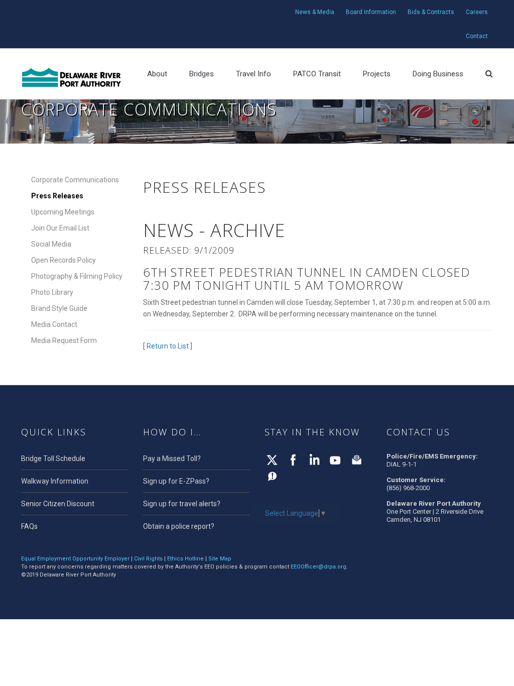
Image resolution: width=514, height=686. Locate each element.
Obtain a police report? (178, 526)
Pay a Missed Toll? (172, 458)
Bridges (201, 73)
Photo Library (52, 292)
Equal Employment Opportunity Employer (75, 558)
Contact (477, 36)
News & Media (314, 12)
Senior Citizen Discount (57, 504)
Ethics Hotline (185, 558)
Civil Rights (148, 558)
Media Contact (54, 324)
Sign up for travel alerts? (181, 504)
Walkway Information (54, 481)
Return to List (168, 346)
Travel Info (253, 73)
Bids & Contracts (431, 12)
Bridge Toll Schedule (53, 458)
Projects (377, 73)
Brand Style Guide (59, 308)
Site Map (219, 558)
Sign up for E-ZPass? (176, 481)
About (157, 73)
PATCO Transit (317, 73)
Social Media (51, 244)
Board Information (371, 12)
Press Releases (57, 196)
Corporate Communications (75, 180)
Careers (477, 12)
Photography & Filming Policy (76, 276)
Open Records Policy (63, 260)
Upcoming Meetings (62, 212)
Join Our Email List (60, 228)
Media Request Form (64, 340)
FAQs (29, 526)
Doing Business (438, 73)
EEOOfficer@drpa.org (318, 566)
